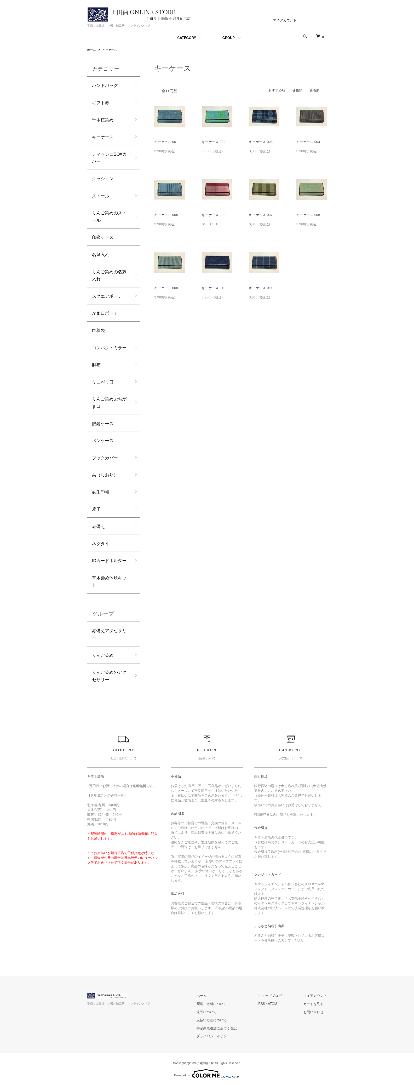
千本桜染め (103, 119)
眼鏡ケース (103, 423)
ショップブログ (270, 995)
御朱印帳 (100, 492)
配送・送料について (211, 1003)
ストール (100, 195)
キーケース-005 (166, 214)
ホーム (91, 49)
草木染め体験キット (109, 581)
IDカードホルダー (109, 560)
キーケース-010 (213, 287)
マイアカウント (285, 19)
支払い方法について (211, 1019)
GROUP (228, 37)
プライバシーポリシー (213, 1036)
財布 (96, 364)
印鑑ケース (103, 237)
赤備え (98, 526)
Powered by (182, 1075)
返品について (206, 1011)
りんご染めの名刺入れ (109, 275)
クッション (103, 178)
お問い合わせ (313, 1011)
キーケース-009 (166, 287)
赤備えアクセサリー (109, 634)
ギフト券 (100, 102)
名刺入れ (100, 254)
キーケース (110, 49)
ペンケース (103, 440)
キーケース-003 (261, 141)
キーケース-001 (166, 141)
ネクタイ (100, 543)
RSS (261, 1003)
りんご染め (103, 655)
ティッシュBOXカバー (109, 157)
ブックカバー (105, 457)
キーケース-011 (261, 287)
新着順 (315, 90)
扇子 (96, 509)
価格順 (297, 90)
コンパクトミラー (109, 347)
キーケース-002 (213, 141)
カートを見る (313, 1003)
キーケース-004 (308, 141)
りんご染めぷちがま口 (109, 402)
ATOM (272, 1003)
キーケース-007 (261, 214)
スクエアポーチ (107, 296)
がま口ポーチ (105, 313)
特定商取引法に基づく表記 (216, 1028)
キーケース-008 (308, 214)
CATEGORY (186, 37)
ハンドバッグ (105, 85)
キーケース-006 (213, 214)
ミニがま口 (103, 381)
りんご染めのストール (109, 216)
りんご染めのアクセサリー (109, 675)
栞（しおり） (105, 474)
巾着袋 (98, 330)
